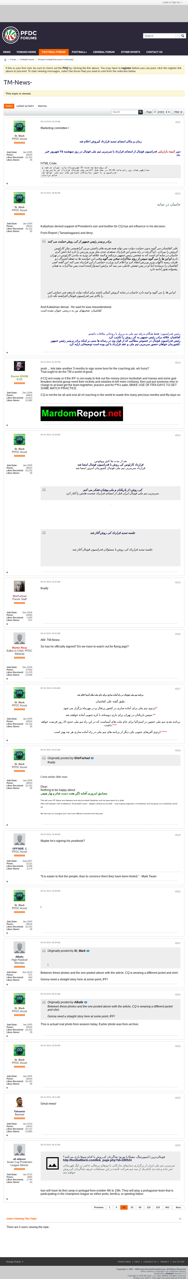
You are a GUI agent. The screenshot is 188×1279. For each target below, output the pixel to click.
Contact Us (154, 52)
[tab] (9, 106)
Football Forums (27, 59)
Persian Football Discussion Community (55, 59)
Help (137, 1262)
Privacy (164, 1262)
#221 (177, 943)
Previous (99, 1207)
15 (124, 1207)
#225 (177, 1145)
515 (158, 1207)
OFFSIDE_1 (19, 848)
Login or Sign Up (171, 2)
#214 (177, 435)
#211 (178, 122)
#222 (177, 994)
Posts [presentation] (9, 106)
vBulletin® (169, 1273)
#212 (177, 193)
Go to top (178, 1262)
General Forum (104, 52)
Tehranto (19, 1111)
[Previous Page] (166, 112)
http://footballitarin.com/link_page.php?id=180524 (97, 1160)
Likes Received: (15, 157)
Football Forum (54, 52)
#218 (177, 750)
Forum (13, 59)
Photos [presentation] (42, 106)
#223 (177, 1046)
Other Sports (130, 52)
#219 (177, 835)
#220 (177, 891)
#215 (177, 582)
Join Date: (12, 152)
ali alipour (19, 1158)
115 (149, 1207)
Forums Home (26, 52)
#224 (177, 1098)
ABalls (19, 956)
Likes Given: (13, 160)
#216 (177, 634)
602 (167, 1207)
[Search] (183, 35)
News (6, 52)
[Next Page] (169, 112)
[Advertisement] (94, 13)
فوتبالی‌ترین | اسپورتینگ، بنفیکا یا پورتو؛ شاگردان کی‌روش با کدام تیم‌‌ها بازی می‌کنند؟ (114, 1156)
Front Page (124, 1262)
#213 (177, 362)
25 (132, 1207)
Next (178, 1207)
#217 (177, 689)
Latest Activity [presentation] (25, 106)
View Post (92, 758)
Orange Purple (13, 1262)
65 (140, 1207)
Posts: (10, 155)
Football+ (79, 52)
